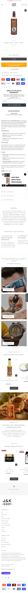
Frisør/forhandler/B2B (5, 525)
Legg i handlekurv (14, 55)
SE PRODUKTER (8, 289)
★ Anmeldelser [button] (26, 297)
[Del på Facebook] (4, 87)
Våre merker (3, 514)
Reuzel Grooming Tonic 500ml (9, 380)
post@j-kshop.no (11, 569)
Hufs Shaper (9, 469)
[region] (14, 488)
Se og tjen (3, 546)
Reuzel (14, 40)
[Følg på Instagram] (5, 577)
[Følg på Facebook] (2, 577)
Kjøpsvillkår (3, 540)
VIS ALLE (14, 388)
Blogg (2, 516)
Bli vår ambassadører (5, 518)
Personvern (3, 538)
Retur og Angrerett (5, 542)
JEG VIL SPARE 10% (14, 105)
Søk (2, 512)
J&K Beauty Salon (5, 522)
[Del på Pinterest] (8, 87)
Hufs (10, 467)
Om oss (2, 529)
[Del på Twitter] (6, 87)
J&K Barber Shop (4, 520)
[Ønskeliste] (24, 4)
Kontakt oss (3, 531)
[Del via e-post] (9, 87)
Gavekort (3, 527)
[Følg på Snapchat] (8, 577)
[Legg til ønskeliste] (16, 359)
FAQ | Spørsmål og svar (6, 544)
